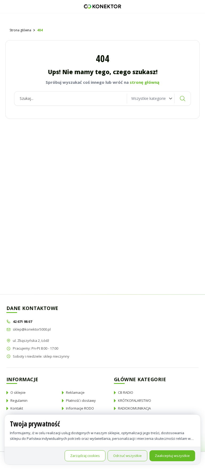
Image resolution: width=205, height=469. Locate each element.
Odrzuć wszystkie (127, 455)
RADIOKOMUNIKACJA (134, 408)
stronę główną (144, 82)
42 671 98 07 (23, 321)
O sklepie (18, 392)
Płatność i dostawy (81, 400)
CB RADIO (125, 392)
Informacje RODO (80, 408)
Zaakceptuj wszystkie (172, 455)
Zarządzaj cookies (85, 455)
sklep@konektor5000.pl (32, 329)
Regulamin (18, 400)
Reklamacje (75, 392)
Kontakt (16, 408)
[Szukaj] (183, 98)
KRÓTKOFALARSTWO (134, 400)
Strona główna (20, 30)
